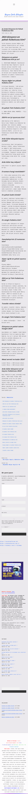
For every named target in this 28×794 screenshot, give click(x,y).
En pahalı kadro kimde (8, 429)
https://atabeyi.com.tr (8, 545)
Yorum (3, 483)
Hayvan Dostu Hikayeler (14, 14)
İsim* (3, 499)
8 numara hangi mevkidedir (9, 409)
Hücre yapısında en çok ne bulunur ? (10, 648)
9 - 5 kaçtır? (5, 527)
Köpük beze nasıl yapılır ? (8, 664)
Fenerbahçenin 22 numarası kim (10, 439)
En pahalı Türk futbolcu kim (9, 431)
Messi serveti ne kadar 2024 (9, 442)
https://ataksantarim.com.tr (9, 543)
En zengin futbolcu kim (8, 434)
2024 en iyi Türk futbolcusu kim (10, 403)
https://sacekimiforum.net (9, 541)
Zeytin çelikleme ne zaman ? (8, 660)
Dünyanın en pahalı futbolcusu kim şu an (12, 421)
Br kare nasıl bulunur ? (7, 667)
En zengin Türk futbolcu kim (9, 437)
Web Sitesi (4, 512)
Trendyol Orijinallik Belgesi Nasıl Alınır (12, 710)
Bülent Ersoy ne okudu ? (7, 657)
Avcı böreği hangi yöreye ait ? (9, 671)
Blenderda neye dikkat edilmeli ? (10, 641)
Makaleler (10, 397)
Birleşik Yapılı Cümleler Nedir (13, 459)
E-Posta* (4, 506)
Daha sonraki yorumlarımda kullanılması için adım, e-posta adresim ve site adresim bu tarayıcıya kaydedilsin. (12, 522)
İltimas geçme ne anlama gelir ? (9, 645)
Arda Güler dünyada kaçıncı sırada (11, 411)
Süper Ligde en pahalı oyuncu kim (11, 447)
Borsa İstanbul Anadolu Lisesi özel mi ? (11, 674)
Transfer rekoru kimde (8, 450)
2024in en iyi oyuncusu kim (9, 406)
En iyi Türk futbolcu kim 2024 (10, 426)
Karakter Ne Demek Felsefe (8, 705)
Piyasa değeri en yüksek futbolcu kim (12, 445)
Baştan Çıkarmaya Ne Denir (8, 717)
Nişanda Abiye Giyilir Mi (11, 464)
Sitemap (19, 545)
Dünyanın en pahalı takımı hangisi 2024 (12, 423)
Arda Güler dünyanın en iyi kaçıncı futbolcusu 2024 (11, 415)
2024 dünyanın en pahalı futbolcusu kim (12, 401)
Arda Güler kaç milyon (8, 418)
